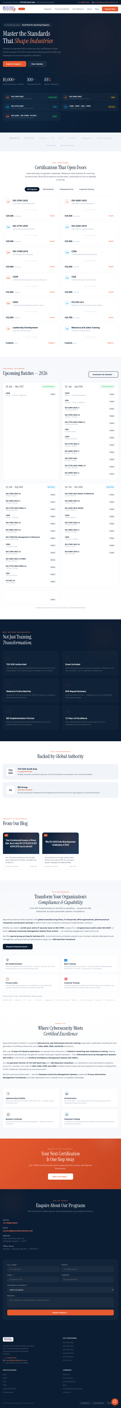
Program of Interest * (17, 1285)
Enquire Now (110, 9)
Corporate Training (86, 189)
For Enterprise (78, 9)
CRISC (5, 1385)
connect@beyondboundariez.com (106, 2)
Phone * (65, 1265)
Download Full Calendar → (103, 374)
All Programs (32, 189)
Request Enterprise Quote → (17, 946)
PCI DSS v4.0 (67, 1360)
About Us (66, 1374)
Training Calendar (62, 9)
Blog (97, 9)
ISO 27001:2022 (68, 1342)
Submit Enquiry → (60, 1312)
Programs (48, 9)
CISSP (5, 1378)
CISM (4, 1374)
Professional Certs (66, 189)
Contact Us (67, 1392)
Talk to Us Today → (60, 1176)
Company (65, 1275)
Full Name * (12, 1265)
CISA (4, 1381)
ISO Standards (48, 189)
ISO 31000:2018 (68, 1357)
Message (11, 1296)
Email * (10, 1275)
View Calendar (37, 64)
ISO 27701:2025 (68, 1350)
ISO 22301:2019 (68, 1353)
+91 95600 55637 (84, 2)
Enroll (53, 216)
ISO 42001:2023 (68, 1346)
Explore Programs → (14, 64)
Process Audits (8, 1392)
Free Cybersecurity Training (72, 1389)
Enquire (52, 343)
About (89, 9)
